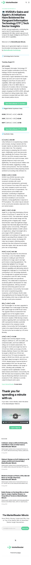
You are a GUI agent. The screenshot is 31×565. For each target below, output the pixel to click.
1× (11, 422)
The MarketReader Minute (9, 8)
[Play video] (15, 416)
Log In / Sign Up (15, 427)
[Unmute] (21, 422)
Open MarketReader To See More (15, 103)
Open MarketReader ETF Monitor (15, 129)
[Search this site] (26, 2)
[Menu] (29, 2)
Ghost (19, 552)
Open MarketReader (8, 384)
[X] (15, 540)
